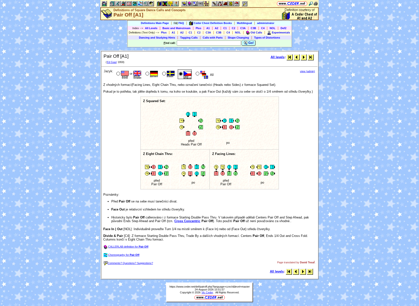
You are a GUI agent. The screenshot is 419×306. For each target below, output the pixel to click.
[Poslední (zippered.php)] (311, 57)
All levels (277, 57)
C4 (263, 28)
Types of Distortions (267, 37)
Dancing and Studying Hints (157, 37)
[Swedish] (168, 74)
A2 (216, 28)
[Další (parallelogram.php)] (304, 57)
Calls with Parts (213, 37)
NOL (272, 28)
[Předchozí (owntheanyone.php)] (297, 57)
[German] (151, 74)
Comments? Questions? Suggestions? (130, 263)
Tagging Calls (189, 37)
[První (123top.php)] (290, 57)
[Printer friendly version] (316, 3)
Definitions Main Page (155, 23)
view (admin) (307, 71)
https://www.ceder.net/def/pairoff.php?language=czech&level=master (209, 286)
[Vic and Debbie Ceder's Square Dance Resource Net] (292, 3)
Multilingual (244, 23)
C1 (225, 28)
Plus (198, 28)
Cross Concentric (187, 221)
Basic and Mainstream (176, 28)
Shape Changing (238, 37)
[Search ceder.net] (311, 3)
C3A (243, 28)
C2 (233, 28)
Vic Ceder (207, 292)
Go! (250, 43)
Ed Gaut (112, 62)
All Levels (151, 28)
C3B (253, 28)
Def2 (283, 28)
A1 (208, 28)
